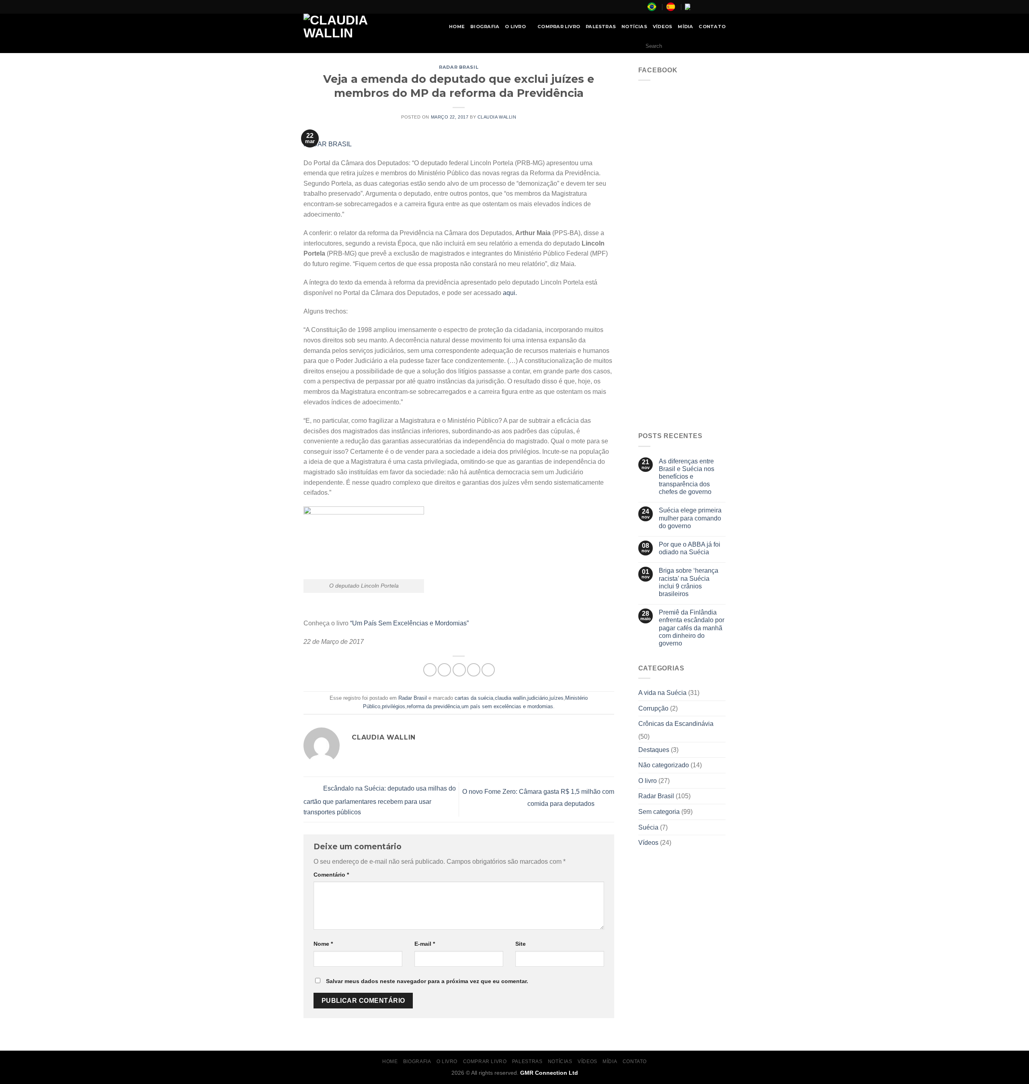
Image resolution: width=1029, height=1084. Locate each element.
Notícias (634, 26)
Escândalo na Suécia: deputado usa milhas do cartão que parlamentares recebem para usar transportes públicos (379, 800)
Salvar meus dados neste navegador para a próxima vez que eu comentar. (427, 981)
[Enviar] (717, 46)
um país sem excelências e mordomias (507, 706)
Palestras (601, 26)
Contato (712, 26)
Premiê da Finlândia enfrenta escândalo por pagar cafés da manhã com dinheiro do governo (691, 628)
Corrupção (653, 708)
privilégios (393, 706)
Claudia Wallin (497, 117)
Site (520, 944)
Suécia (648, 827)
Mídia (685, 26)
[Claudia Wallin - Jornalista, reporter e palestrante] (356, 26)
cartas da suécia (474, 698)
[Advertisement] (682, 300)
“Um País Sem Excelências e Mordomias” (409, 623)
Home (457, 26)
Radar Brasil (458, 67)
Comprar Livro (558, 26)
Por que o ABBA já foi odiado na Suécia (689, 548)
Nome (323, 944)
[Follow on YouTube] (721, 7)
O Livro (515, 26)
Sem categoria (659, 811)
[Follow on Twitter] (713, 7)
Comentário (331, 874)
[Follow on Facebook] (698, 7)
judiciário (537, 698)
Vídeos (662, 26)
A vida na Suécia (662, 692)
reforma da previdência (433, 706)
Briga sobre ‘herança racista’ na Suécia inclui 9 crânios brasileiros (688, 582)
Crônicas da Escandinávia (675, 723)
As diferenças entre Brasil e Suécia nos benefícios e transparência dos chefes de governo (686, 477)
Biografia (484, 26)
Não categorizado (663, 765)
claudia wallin (510, 698)
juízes (556, 698)
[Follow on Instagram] (706, 7)
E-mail (424, 944)
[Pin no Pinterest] (473, 669)
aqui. (510, 292)
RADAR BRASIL (327, 144)
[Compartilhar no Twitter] (444, 669)
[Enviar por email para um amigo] (459, 669)
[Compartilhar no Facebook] (430, 669)
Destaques (653, 749)
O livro (647, 780)
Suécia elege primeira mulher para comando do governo (690, 518)
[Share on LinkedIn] (488, 669)
